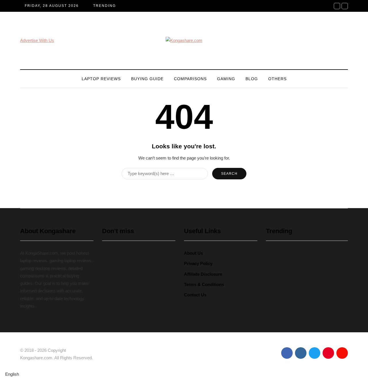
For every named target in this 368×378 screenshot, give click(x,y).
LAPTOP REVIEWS (101, 78)
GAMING (226, 78)
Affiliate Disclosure (203, 274)
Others (277, 78)
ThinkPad (159, 326)
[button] (184, 374)
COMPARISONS (190, 78)
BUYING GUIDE (147, 78)
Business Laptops (123, 326)
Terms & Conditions (204, 284)
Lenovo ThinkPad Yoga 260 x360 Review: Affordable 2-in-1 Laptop (138, 296)
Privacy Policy (198, 263)
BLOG (252, 78)
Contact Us (195, 294)
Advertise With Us (37, 40)
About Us (193, 253)
